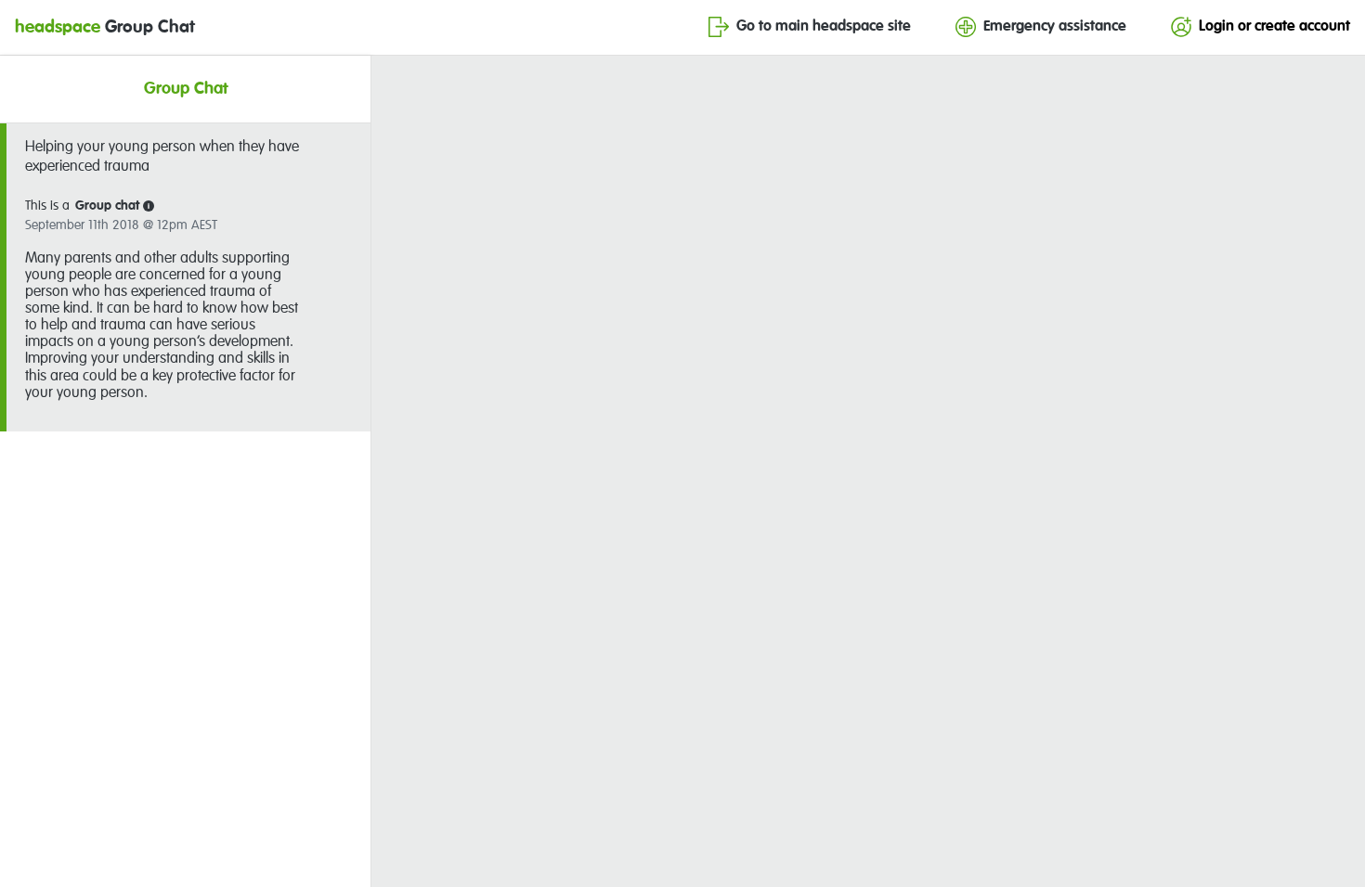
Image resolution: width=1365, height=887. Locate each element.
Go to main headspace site (823, 26)
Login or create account (1274, 26)
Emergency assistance (1054, 26)
